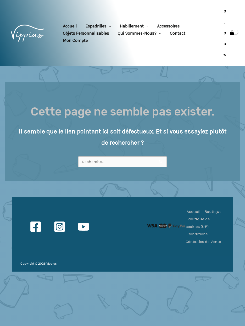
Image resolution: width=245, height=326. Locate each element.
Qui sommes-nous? (137, 33)
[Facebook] (35, 226)
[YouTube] (83, 226)
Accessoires (168, 26)
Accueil (70, 26)
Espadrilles (95, 26)
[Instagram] (59, 226)
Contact (177, 33)
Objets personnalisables (86, 33)
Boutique (213, 211)
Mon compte (75, 40)
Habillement (132, 26)
